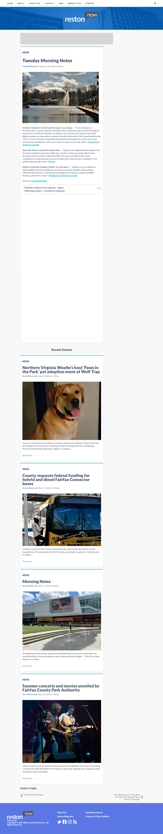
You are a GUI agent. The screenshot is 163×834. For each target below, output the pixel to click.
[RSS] (75, 821)
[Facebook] (64, 821)
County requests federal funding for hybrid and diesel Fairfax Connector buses (56, 479)
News (25, 52)
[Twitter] (59, 822)
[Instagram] (70, 821)
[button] (155, 3)
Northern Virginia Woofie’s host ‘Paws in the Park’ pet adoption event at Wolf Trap (61, 369)
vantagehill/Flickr (39, 181)
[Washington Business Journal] (63, 176)
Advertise (34, 3)
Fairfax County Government (40, 187)
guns (61, 187)
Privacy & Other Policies (97, 816)
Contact (50, 3)
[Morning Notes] (61, 621)
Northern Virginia (55, 191)
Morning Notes (33, 191)
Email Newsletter (94, 812)
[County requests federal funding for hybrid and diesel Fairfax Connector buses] (61, 520)
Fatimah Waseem (30, 66)
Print (99, 188)
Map (61, 3)
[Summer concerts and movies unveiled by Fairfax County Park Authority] (61, 731)
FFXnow (89, 3)
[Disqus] (61, 237)
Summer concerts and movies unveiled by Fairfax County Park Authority (60, 687)
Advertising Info (65, 816)
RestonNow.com (29, 376)
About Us (62, 812)
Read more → (28, 455)
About (21, 3)
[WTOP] (51, 162)
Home (10, 3)
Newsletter (74, 3)
